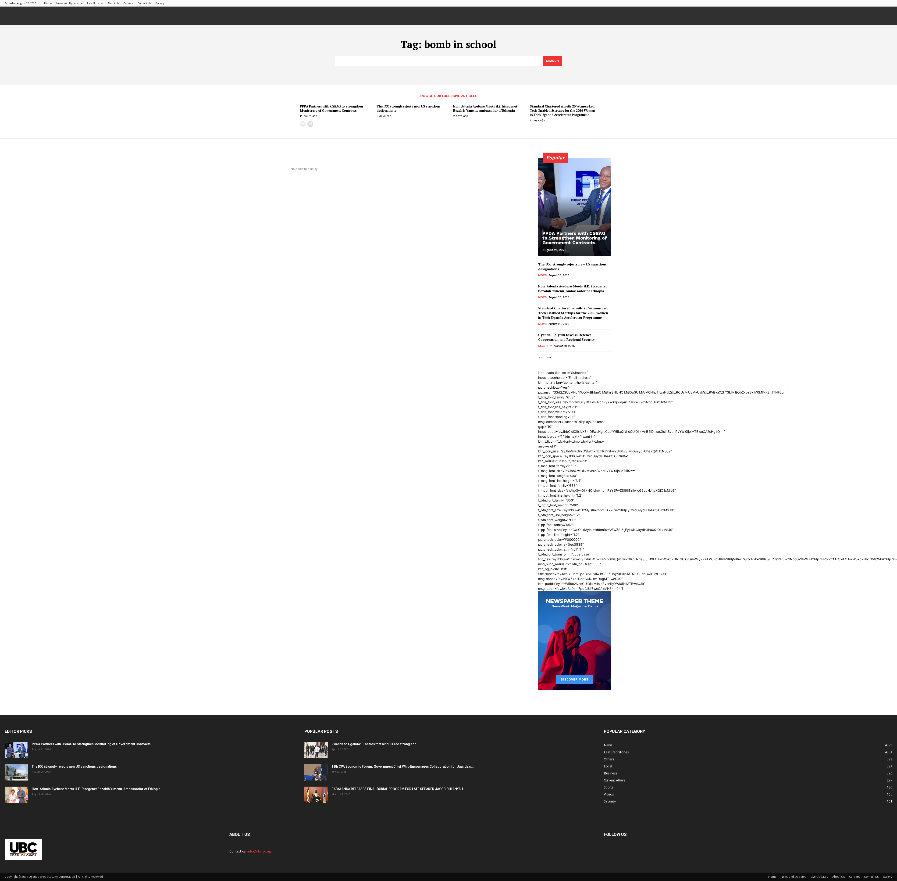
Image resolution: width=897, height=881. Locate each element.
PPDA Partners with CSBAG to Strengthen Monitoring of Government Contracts (331, 108)
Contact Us (144, 3)
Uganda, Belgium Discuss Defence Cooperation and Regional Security (566, 337)
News (542, 275)
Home (48, 3)
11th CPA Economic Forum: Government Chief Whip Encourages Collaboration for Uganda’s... (402, 766)
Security (545, 345)
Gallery (159, 3)
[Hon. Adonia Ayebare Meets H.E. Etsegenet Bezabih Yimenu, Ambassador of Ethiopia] (16, 795)
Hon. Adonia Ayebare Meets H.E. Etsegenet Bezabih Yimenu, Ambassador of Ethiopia (485, 108)
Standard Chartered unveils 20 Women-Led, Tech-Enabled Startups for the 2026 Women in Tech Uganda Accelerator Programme (562, 110)
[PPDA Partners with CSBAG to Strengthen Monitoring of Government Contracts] (574, 207)
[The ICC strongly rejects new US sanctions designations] (16, 772)
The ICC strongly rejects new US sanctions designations (408, 108)
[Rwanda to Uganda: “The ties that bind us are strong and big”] (316, 750)
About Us (113, 3)
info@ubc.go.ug (259, 851)
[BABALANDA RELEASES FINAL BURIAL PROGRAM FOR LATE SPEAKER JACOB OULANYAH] (316, 795)
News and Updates (67, 3)
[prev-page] (303, 124)
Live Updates (95, 3)
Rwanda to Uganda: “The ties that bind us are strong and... (375, 744)
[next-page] (310, 124)
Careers (128, 3)
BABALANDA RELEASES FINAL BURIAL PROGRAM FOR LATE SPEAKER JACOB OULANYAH (397, 789)
